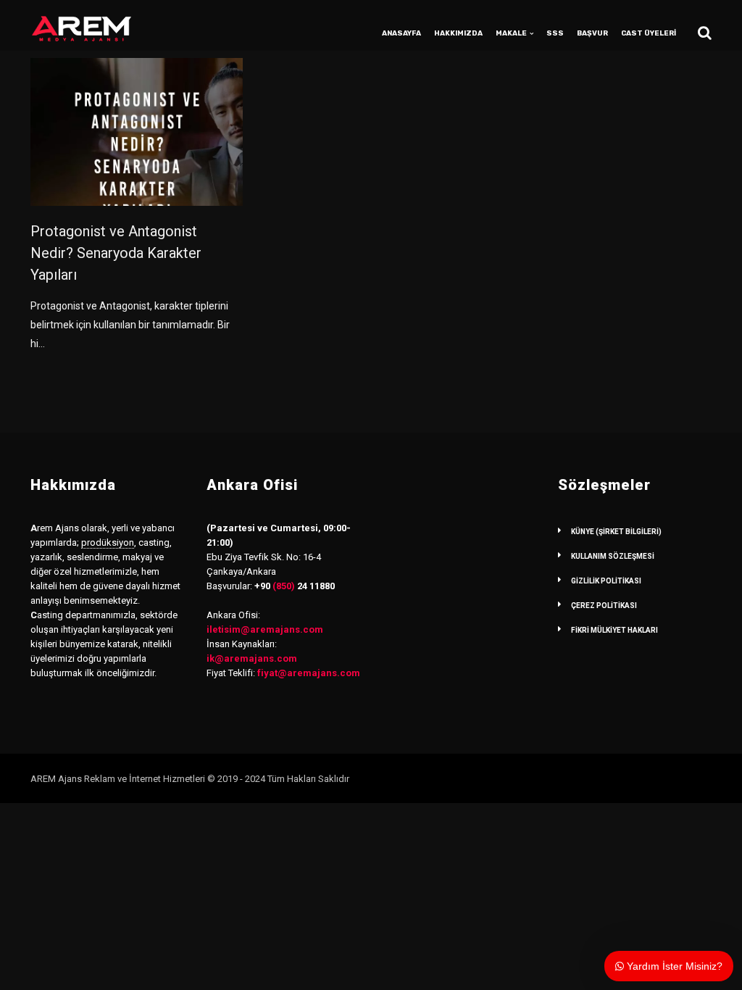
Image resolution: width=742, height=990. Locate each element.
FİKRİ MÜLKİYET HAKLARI (614, 630)
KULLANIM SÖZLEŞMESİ (612, 556)
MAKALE (511, 33)
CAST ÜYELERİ (648, 33)
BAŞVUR (592, 33)
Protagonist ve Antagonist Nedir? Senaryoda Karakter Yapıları (115, 252)
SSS (555, 33)
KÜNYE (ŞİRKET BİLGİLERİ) (616, 532)
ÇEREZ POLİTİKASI (604, 606)
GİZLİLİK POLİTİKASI (606, 581)
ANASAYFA (401, 33)
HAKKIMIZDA (458, 33)
